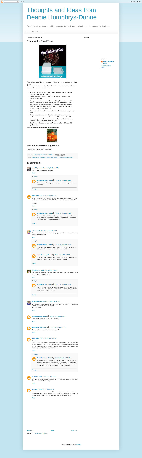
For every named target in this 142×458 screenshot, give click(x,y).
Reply (33, 173)
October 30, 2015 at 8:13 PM (48, 376)
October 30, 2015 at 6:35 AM (63, 284)
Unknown (34, 389)
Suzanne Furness (37, 301)
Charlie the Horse (38, 32)
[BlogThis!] (58, 155)
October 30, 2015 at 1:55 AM (49, 230)
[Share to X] (60, 155)
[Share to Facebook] (62, 155)
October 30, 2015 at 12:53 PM (51, 301)
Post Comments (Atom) (41, 433)
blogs (37, 157)
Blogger (78, 444)
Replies (36, 177)
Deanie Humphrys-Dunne (60, 157)
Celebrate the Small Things (46, 157)
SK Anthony (35, 376)
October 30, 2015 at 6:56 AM (63, 255)
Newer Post (30, 430)
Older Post (74, 430)
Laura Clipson (36, 230)
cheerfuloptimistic (37, 168)
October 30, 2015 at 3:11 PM (58, 316)
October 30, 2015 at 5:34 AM (49, 270)
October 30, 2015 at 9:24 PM (46, 389)
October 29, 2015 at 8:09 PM (48, 195)
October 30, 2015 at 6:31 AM (63, 180)
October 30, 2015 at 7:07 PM (48, 338)
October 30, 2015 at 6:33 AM (63, 213)
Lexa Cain (69, 157)
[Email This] (56, 155)
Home (27, 32)
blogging (34, 157)
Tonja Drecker (36, 270)
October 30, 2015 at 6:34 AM (63, 244)
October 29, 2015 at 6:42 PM (51, 168)
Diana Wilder (35, 195)
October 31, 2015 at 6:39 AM (63, 358)
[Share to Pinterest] (64, 155)
